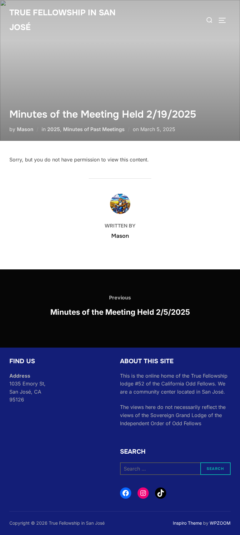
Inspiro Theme (187, 523)
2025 (53, 129)
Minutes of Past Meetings (94, 129)
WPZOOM (220, 523)
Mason (25, 129)
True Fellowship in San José (62, 20)
